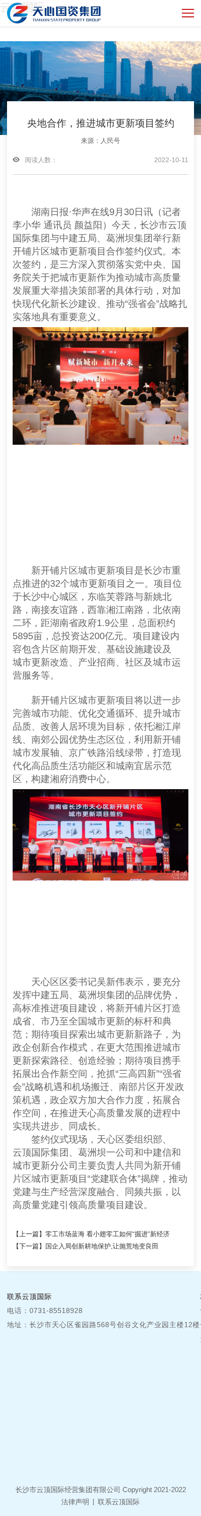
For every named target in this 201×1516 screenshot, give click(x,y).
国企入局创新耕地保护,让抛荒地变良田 (101, 1246)
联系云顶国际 (119, 1502)
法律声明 (75, 1502)
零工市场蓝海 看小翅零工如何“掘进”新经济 (107, 1234)
